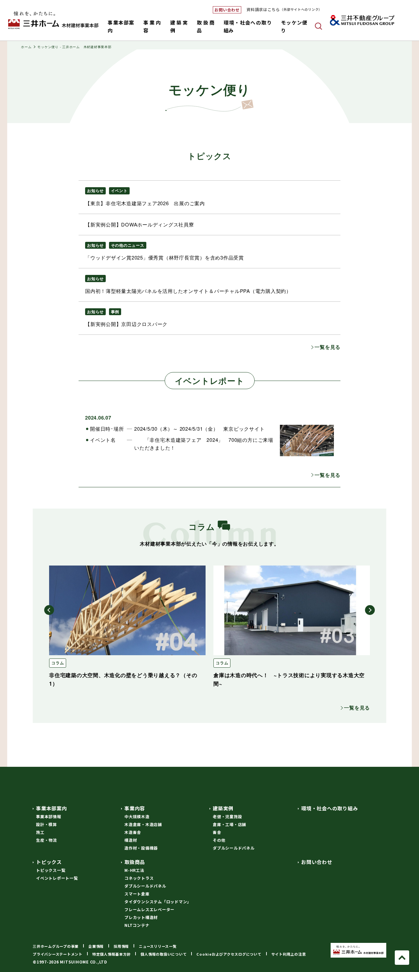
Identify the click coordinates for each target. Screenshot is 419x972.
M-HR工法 (134, 870)
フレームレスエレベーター (149, 909)
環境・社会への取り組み (329, 808)
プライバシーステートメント (57, 954)
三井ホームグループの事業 (56, 946)
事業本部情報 (48, 816)
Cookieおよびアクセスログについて (228, 954)
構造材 (130, 840)
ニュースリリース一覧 (158, 946)
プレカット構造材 (141, 917)
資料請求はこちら (284, 9)
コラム (57, 663)
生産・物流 (46, 840)
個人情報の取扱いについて (163, 954)
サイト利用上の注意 (288, 954)
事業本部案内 (51, 808)
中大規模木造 (137, 816)
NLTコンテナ (136, 925)
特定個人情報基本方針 (111, 954)
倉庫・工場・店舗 (229, 824)
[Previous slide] (49, 610)
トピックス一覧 (50, 870)
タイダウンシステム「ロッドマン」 (157, 901)
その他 (219, 840)
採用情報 (121, 946)
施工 (40, 832)
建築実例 (223, 808)
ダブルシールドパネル (234, 848)
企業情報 (96, 946)
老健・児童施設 (227, 816)
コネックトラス (139, 878)
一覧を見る (327, 347)
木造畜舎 (132, 832)
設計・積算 (46, 824)
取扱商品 (134, 861)
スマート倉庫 (137, 893)
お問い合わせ (227, 9)
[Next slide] (370, 610)
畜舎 (217, 832)
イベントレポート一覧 (57, 878)
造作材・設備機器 (141, 848)
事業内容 (134, 808)
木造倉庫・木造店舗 (143, 824)
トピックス (49, 861)
